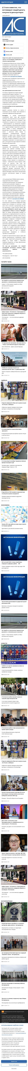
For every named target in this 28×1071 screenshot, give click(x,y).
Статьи (3, 774)
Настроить (14, 1068)
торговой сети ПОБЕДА (16, 76)
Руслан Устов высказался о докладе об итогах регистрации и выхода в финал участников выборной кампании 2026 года (13, 794)
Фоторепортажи (6, 901)
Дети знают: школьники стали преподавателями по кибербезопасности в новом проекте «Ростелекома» (12, 822)
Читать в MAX (9, 51)
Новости (4, 643)
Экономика (5, 39)
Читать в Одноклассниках (12, 48)
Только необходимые (14, 1065)
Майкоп (4, 380)
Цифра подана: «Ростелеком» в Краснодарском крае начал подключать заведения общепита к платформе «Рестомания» (14, 313)
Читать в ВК (9, 54)
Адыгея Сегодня (7, 2)
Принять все (14, 1061)
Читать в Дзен (9, 44)
